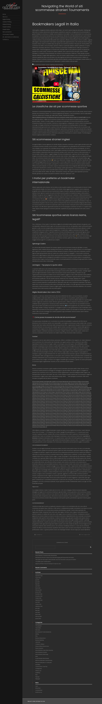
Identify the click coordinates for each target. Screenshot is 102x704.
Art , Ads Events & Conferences (11, 37)
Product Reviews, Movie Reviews (42, 658)
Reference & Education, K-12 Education (43, 662)
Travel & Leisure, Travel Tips (41, 666)
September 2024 (38, 575)
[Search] (90, 547)
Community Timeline (8, 34)
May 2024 (37, 584)
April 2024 (37, 586)
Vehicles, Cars (38, 670)
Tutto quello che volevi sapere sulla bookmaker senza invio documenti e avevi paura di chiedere (55, 559)
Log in (36, 686)
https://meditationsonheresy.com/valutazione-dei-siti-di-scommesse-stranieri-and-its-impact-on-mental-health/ (59, 117)
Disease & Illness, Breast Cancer (42, 646)
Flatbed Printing (7, 24)
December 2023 (38, 594)
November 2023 (38, 596)
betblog (37, 634)
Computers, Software (39, 644)
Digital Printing (6, 19)
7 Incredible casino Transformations (43, 561)
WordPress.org (38, 692)
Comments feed (38, 690)
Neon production (7, 32)
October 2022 (38, 604)
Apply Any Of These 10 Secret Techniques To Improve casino (48, 563)
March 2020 (37, 614)
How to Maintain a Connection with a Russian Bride (46, 555)
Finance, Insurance (39, 648)
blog (36, 636)
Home (4, 14)
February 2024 (38, 590)
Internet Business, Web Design (41, 654)
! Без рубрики (38, 625)
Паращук (37, 676)
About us (5, 17)
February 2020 (38, 616)
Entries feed (37, 688)
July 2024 (37, 580)
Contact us (6, 39)
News (36, 656)
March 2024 (37, 588)
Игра (36, 674)
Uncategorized (39, 534)
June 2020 (37, 608)
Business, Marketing (39, 640)
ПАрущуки (37, 678)
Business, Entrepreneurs (40, 638)
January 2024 (38, 592)
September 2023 (38, 600)
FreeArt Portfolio (7, 27)
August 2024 (38, 577)
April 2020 (37, 612)
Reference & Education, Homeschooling (43, 660)
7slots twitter (38, 628)
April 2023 (37, 602)
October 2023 (38, 598)
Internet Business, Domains (41, 652)
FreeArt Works (6, 29)
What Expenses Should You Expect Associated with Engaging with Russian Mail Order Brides (54, 557)
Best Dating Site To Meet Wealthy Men (43, 632)
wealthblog (37, 672)
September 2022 (38, 606)
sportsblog (37, 664)
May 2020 (37, 610)
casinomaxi (37, 642)
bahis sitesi (37, 630)
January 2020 (38, 618)
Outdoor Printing (7, 22)
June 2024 (37, 582)
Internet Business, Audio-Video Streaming (44, 650)
